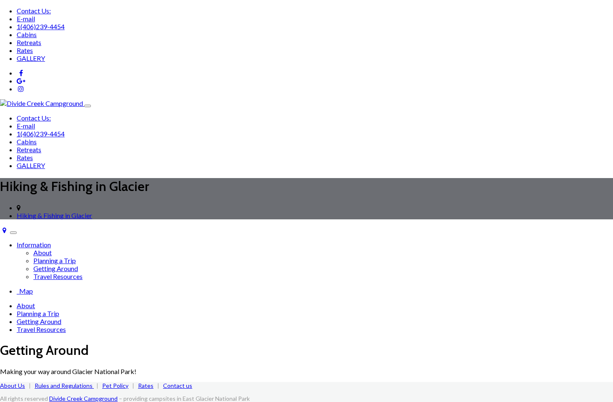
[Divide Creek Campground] (42, 103)
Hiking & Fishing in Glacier (54, 215)
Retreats (29, 42)
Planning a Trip (54, 260)
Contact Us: (34, 11)
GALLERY (31, 58)
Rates (25, 50)
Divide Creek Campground (83, 398)
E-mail (26, 19)
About (42, 252)
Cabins (27, 34)
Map (25, 291)
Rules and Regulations (64, 385)
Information (34, 245)
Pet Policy (115, 385)
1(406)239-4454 (41, 26)
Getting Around (55, 268)
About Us (12, 385)
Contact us (177, 385)
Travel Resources (58, 276)
